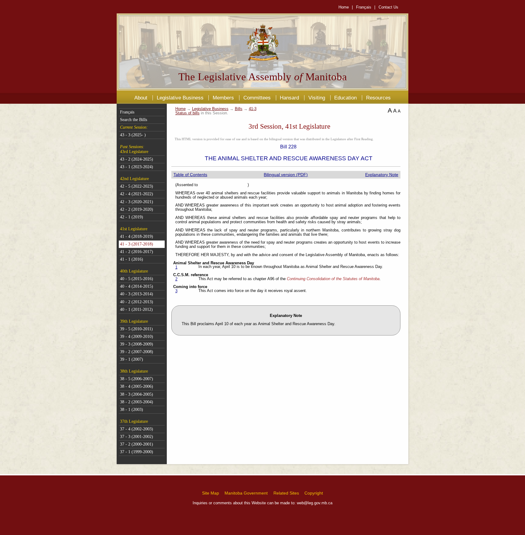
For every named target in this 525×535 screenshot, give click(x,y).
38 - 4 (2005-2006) (136, 386)
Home (343, 7)
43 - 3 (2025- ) (133, 135)
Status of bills (187, 113)
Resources (378, 98)
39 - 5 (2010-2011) (136, 329)
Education (345, 98)
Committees (257, 98)
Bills (238, 109)
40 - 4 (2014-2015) (136, 286)
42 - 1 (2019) (131, 217)
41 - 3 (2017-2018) (136, 244)
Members (223, 98)
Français (363, 7)
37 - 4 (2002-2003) (136, 429)
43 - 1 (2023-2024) (136, 167)
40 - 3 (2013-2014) (136, 294)
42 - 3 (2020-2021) (136, 202)
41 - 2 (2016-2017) (136, 251)
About (140, 98)
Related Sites (286, 493)
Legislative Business (180, 98)
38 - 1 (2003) (131, 409)
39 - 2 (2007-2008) (136, 351)
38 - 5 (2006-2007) (136, 379)
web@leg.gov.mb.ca (314, 503)
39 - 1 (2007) (131, 359)
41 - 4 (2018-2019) (136, 236)
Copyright (313, 493)
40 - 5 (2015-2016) (136, 278)
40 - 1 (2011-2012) (136, 309)
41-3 (252, 109)
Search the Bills (133, 119)
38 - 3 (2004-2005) (136, 394)
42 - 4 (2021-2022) (136, 194)
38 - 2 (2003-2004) (136, 402)
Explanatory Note (381, 174)
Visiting (316, 98)
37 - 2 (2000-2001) (136, 444)
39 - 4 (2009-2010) (136, 336)
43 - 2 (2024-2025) (136, 159)
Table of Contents (190, 174)
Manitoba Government (246, 493)
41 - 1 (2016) (131, 259)
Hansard (289, 98)
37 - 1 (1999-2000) (136, 452)
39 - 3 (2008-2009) (136, 344)
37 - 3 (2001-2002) (136, 436)
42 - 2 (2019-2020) (136, 209)
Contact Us (388, 7)
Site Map (210, 493)
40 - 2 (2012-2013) (136, 302)
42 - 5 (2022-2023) (136, 186)
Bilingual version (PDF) (286, 174)
